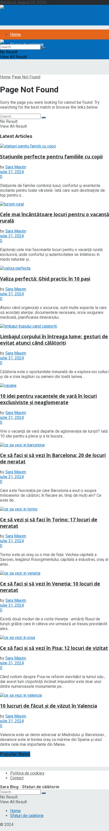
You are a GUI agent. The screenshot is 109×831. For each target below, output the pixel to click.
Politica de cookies (27, 773)
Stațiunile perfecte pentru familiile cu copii (51, 156)
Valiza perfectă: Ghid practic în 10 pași (45, 278)
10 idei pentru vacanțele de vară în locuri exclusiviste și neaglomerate (48, 399)
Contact (17, 778)
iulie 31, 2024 (12, 171)
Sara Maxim (15, 167)
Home (15, 34)
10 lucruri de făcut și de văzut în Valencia (48, 706)
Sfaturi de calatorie (27, 815)
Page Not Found (26, 77)
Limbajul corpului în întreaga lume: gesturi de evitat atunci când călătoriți (54, 339)
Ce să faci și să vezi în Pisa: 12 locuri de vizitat (54, 648)
